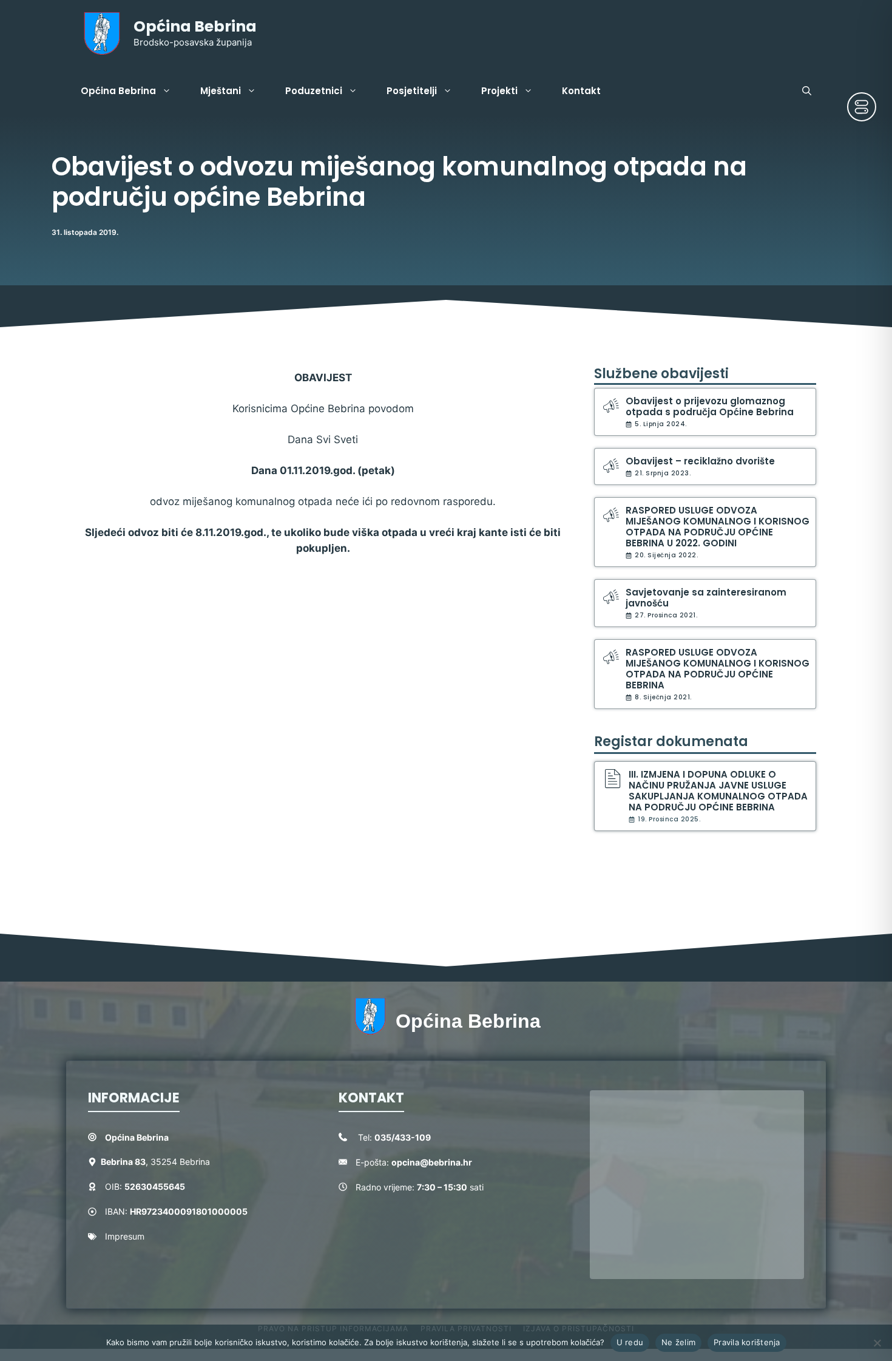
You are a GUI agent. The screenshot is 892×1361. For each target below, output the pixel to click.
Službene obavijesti (661, 373)
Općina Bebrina (195, 26)
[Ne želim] (877, 1343)
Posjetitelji (412, 90)
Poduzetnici (313, 90)
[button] (807, 91)
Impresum (124, 1236)
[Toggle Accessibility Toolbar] (861, 107)
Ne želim (678, 1342)
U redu (630, 1342)
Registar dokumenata (671, 741)
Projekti (499, 90)
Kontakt (581, 90)
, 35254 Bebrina (155, 1161)
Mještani (220, 90)
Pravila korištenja (747, 1342)
